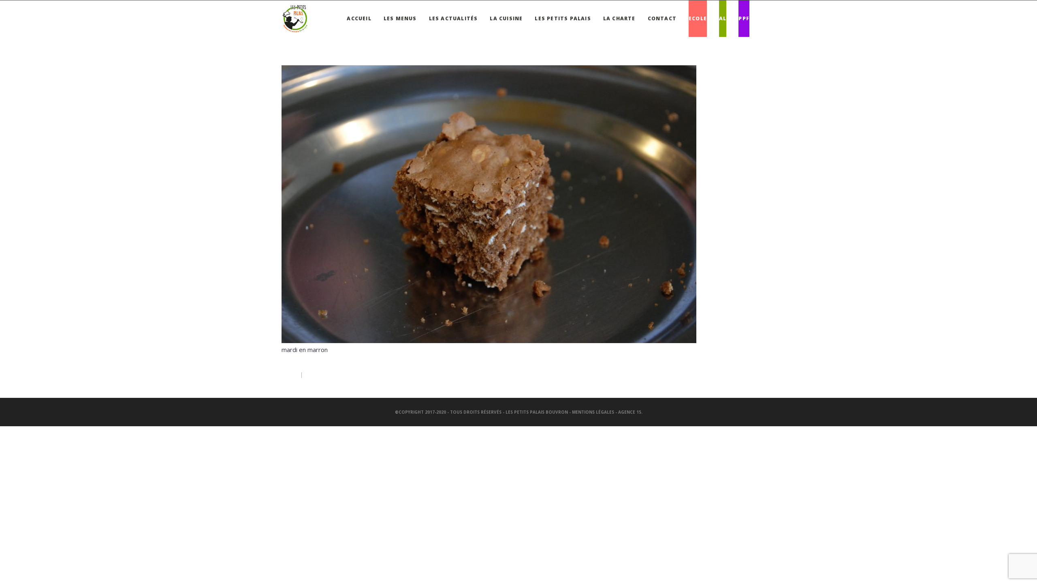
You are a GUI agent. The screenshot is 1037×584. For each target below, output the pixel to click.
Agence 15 (629, 412)
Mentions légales (593, 412)
